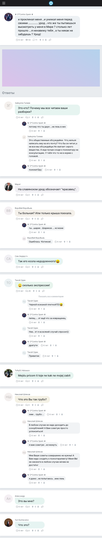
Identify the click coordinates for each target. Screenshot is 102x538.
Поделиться (50, 39)
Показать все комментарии (51, 296)
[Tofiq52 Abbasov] (9, 373)
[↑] (40, 40)
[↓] (45, 40)
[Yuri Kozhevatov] (9, 522)
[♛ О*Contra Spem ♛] (9, 17)
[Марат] (9, 187)
